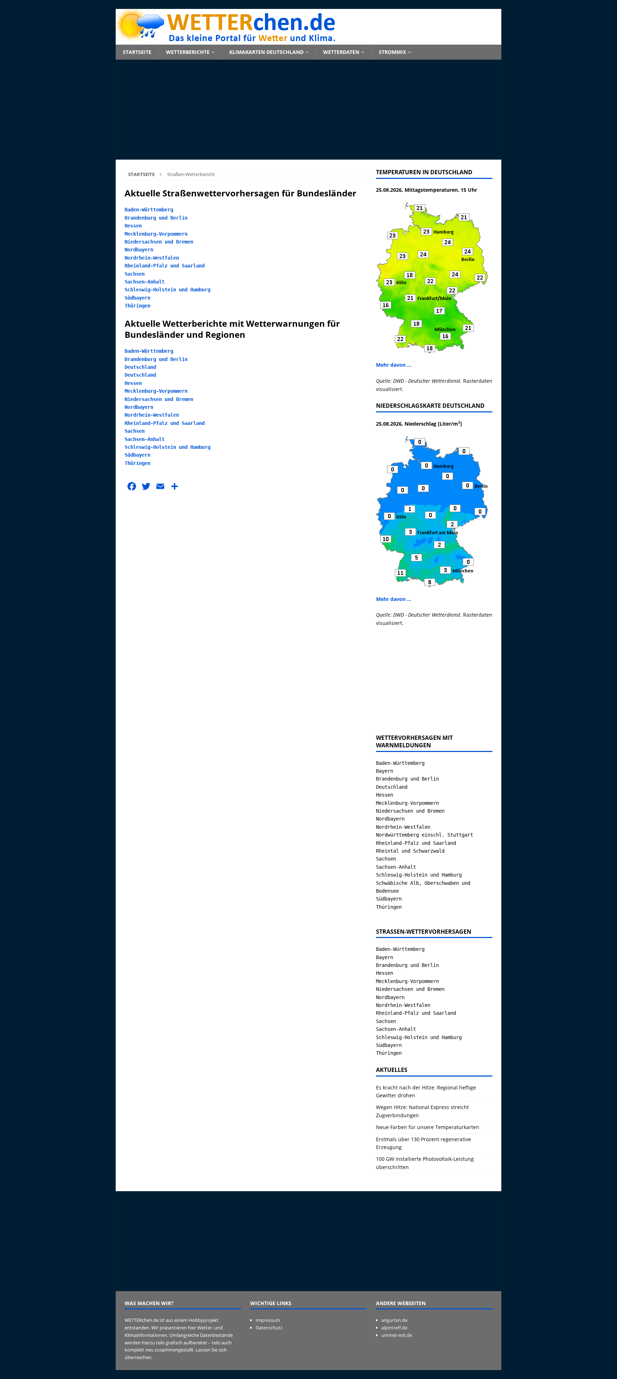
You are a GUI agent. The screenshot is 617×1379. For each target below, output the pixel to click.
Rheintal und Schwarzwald (410, 851)
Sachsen (135, 274)
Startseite (137, 52)
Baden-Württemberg (149, 209)
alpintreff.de (394, 1327)
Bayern (384, 771)
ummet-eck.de (396, 1335)
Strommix (392, 52)
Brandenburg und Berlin (156, 218)
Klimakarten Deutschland (266, 52)
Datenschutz (269, 1327)
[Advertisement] (308, 110)
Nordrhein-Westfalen (152, 258)
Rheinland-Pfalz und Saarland (165, 266)
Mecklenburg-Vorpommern (156, 234)
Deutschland (140, 367)
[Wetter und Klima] (308, 40)
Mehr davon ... (393, 364)
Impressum (268, 1320)
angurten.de (394, 1320)
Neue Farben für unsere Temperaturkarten (427, 1127)
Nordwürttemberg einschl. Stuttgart (424, 835)
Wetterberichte (188, 52)
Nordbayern (139, 249)
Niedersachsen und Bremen (159, 242)
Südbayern (137, 298)
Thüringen (137, 306)
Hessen (133, 226)
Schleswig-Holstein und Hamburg (167, 289)
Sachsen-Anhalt (145, 282)
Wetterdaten (341, 52)
